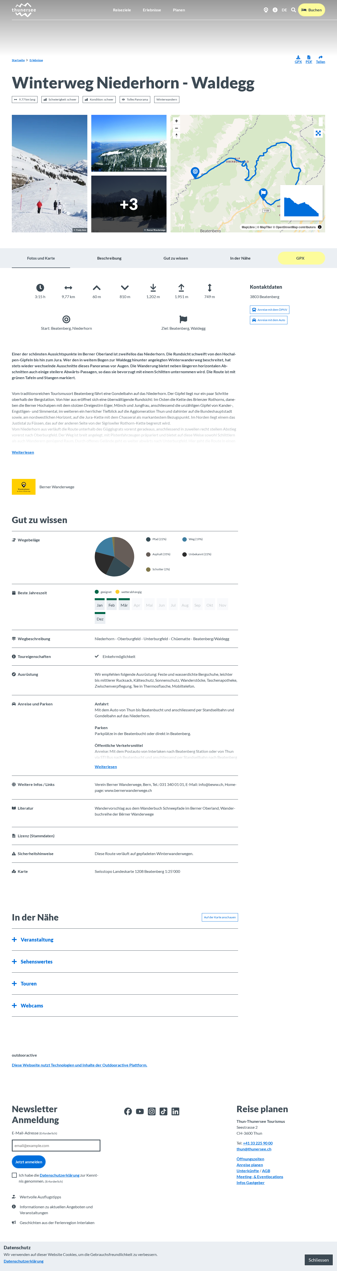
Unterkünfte (248, 1170)
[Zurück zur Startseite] (24, 10)
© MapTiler (264, 227)
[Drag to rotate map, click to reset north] (176, 135)
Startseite (18, 60)
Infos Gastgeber (251, 1182)
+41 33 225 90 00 (258, 1143)
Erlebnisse (152, 9)
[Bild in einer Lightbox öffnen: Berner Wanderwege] (24, 487)
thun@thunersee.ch (254, 1149)
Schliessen (319, 1260)
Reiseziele (122, 9)
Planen (179, 9)
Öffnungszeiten (250, 1158)
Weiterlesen (23, 452)
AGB (266, 1170)
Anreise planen (250, 1164)
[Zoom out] (176, 128)
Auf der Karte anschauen (220, 917)
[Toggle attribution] (320, 227)
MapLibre (248, 227)
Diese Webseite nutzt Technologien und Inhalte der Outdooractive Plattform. (79, 1065)
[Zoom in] (176, 120)
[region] (247, 173)
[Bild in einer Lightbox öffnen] (49, 173)
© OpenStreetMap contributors (294, 227)
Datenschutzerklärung (59, 1175)
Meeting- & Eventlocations (260, 1176)
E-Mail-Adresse (34, 1132)
